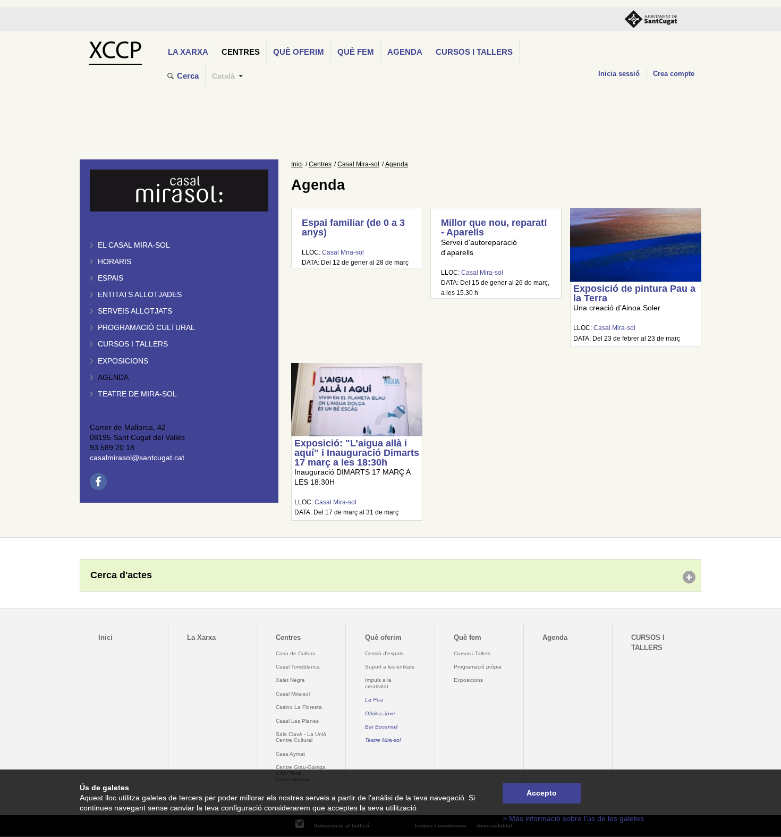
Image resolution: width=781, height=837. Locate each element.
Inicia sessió (619, 74)
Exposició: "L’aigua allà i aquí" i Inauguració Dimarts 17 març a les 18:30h (356, 452)
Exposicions (123, 361)
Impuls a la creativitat (378, 683)
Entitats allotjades (140, 295)
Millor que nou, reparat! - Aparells (494, 227)
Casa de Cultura (296, 653)
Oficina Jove (380, 713)
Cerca (188, 75)
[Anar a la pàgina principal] (115, 50)
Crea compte (673, 74)
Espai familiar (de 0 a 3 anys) (353, 227)
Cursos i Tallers (472, 653)
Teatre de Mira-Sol (137, 394)
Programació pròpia (478, 667)
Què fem (355, 51)
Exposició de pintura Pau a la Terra (634, 293)
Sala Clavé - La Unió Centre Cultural (301, 737)
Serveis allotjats (135, 311)
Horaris (114, 262)
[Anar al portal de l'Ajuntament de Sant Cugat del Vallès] (650, 19)
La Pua (374, 700)
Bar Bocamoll (381, 727)
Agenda (404, 51)
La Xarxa (188, 51)
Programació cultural (146, 328)
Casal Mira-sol (358, 164)
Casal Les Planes (297, 721)
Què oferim (298, 51)
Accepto (542, 793)
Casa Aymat (290, 754)
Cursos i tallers (133, 344)
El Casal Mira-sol (134, 245)
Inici (297, 164)
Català (223, 76)
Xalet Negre (290, 680)
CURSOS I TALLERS (474, 51)
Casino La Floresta (299, 707)
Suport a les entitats (389, 667)
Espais (110, 278)
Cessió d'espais (384, 653)
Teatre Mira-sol (383, 740)
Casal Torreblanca (298, 667)
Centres (241, 51)
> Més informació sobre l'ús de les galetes (573, 819)
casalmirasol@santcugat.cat (137, 458)
